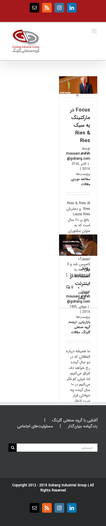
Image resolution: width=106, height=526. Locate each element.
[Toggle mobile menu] (95, 31)
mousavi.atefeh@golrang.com (78, 156)
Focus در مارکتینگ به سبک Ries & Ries (80, 125)
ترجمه (73, 322)
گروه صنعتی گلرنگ (82, 329)
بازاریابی (84, 322)
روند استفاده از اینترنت (80, 276)
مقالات (85, 184)
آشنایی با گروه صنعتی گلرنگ (75, 420)
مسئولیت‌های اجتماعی (35, 426)
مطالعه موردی (80, 179)
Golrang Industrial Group (67, 485)
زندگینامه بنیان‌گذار (83, 426)
